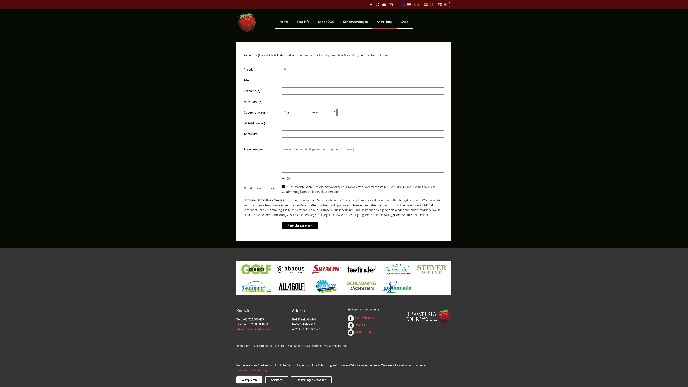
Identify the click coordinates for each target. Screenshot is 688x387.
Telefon (251, 134)
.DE (431, 4)
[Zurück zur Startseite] (246, 22)
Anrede (249, 69)
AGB (289, 345)
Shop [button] (404, 22)
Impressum (243, 345)
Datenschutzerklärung (307, 345)
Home (284, 22)
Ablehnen (277, 380)
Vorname (252, 91)
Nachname (253, 102)
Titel (246, 80)
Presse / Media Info (335, 345)
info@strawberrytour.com (254, 329)
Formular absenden (300, 225)
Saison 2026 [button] (326, 22)
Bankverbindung (263, 345)
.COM (415, 4)
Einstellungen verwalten (311, 380)
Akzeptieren (249, 380)
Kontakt (279, 345)
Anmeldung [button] (384, 22)
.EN (445, 4)
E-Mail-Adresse (255, 123)
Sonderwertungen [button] (355, 22)
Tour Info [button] (303, 22)
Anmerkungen (253, 149)
